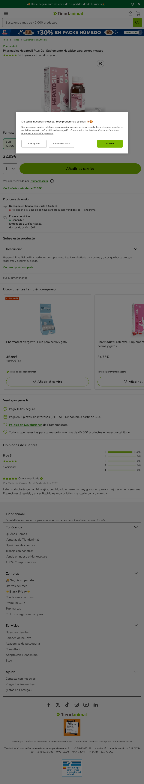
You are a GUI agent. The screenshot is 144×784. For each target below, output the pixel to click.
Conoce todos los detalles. (83, 130)
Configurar (34, 143)
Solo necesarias (61, 143)
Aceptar (110, 143)
